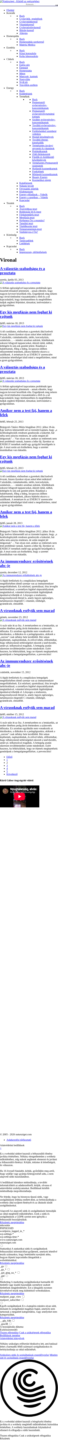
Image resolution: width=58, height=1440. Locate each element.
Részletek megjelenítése (12, 1222)
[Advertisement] (13, 891)
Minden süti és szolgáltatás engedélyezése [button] (29, 1356)
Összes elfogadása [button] (9, 1332)
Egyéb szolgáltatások (10, 1306)
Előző (9, 757)
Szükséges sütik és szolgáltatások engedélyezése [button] (24, 1355)
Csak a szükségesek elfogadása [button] (35, 1332)
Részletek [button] (5, 1438)
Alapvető (4, 1211)
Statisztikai (5, 1248)
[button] (29, 1388)
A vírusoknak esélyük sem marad (27, 610)
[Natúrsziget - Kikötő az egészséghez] (19, 1)
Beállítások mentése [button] (10, 1335)
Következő (12, 774)
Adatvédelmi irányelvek (12, 1338)
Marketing (5, 1282)
